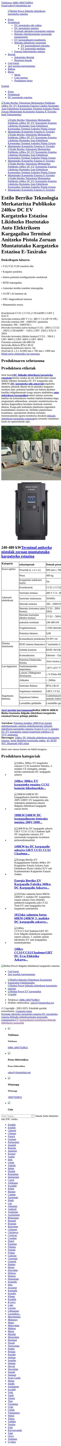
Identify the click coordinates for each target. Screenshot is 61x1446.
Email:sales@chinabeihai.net (16, 5)
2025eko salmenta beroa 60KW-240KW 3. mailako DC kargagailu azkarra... (31, 918)
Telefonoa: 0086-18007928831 (17, 2)
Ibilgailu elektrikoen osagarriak (30, 42)
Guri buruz (13, 63)
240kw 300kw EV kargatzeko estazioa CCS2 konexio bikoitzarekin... (31, 784)
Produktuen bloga (23, 80)
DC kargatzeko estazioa (26, 28)
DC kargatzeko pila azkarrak (27, 383)
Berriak (11, 54)
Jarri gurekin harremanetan (21, 66)
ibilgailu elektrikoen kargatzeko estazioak (28, 417)
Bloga (11, 71)
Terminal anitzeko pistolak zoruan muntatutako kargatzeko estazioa (26, 551)
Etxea (11, 19)
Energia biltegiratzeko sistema (29, 51)
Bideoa (11, 69)
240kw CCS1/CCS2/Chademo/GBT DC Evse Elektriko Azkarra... (33, 954)
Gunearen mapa (24, 1011)
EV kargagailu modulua (33, 48)
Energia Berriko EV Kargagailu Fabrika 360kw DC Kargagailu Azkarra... (32, 884)
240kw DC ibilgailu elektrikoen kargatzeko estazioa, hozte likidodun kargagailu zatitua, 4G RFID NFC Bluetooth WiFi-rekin (30, 740)
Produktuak (14, 22)
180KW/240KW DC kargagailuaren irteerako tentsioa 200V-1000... (31, 818)
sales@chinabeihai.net (19, 1072)
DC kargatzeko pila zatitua (28, 25)
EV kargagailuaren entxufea (35, 45)
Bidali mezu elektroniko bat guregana (20, 353)
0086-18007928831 (18, 1047)
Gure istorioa (21, 77)
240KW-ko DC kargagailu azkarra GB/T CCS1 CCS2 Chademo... (32, 850)
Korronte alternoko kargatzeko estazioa (34, 31)
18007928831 (15, 1097)
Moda (17, 74)
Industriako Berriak (24, 57)
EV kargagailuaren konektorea (30, 39)
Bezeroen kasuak (23, 60)
